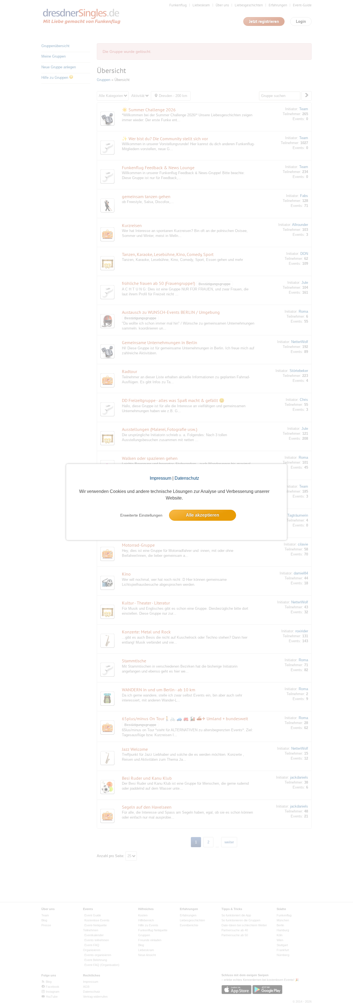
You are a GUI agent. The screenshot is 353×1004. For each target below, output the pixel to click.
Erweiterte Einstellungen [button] (141, 515)
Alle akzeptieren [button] (202, 515)
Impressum (160, 478)
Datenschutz (187, 478)
